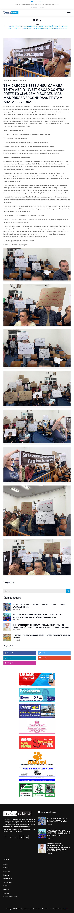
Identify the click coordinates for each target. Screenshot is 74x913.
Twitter (43, 653)
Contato (41, 8)
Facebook (10, 653)
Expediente (33, 8)
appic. (66, 909)
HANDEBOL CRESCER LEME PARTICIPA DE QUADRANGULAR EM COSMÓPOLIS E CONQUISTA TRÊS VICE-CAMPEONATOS (37, 616)
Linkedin (9, 658)
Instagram (10, 663)
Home (37, 24)
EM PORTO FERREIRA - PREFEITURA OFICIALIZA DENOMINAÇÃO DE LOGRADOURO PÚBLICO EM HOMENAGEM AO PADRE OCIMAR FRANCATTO (41, 626)
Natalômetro (7, 886)
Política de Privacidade (10, 897)
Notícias (6, 868)
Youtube (44, 658)
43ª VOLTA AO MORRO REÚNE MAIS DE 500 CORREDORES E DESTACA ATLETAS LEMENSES (39, 606)
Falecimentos (7, 879)
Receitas (6, 875)
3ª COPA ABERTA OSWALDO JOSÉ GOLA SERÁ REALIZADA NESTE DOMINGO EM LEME (41, 636)
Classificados (7, 882)
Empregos (6, 871)
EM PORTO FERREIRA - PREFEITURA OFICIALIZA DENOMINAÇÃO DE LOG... (37, 4)
